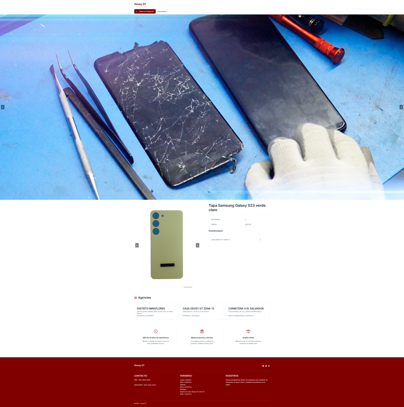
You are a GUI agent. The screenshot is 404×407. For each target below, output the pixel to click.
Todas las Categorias (146, 11)
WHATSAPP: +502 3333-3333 (145, 385)
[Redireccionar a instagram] (269, 366)
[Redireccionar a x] (266, 366)
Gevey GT (140, 4)
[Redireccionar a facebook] (263, 366)
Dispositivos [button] (162, 11)
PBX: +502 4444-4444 (142, 380)
